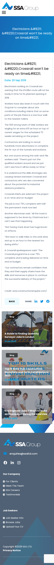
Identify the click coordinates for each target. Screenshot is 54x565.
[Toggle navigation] (4, 12)
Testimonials (13, 494)
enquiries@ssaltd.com (23, 453)
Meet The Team (15, 485)
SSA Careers (13, 490)
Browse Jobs (13, 522)
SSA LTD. (27, 546)
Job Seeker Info (14, 518)
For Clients (12, 481)
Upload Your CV (14, 526)
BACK (12, 301)
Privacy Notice (12, 550)
